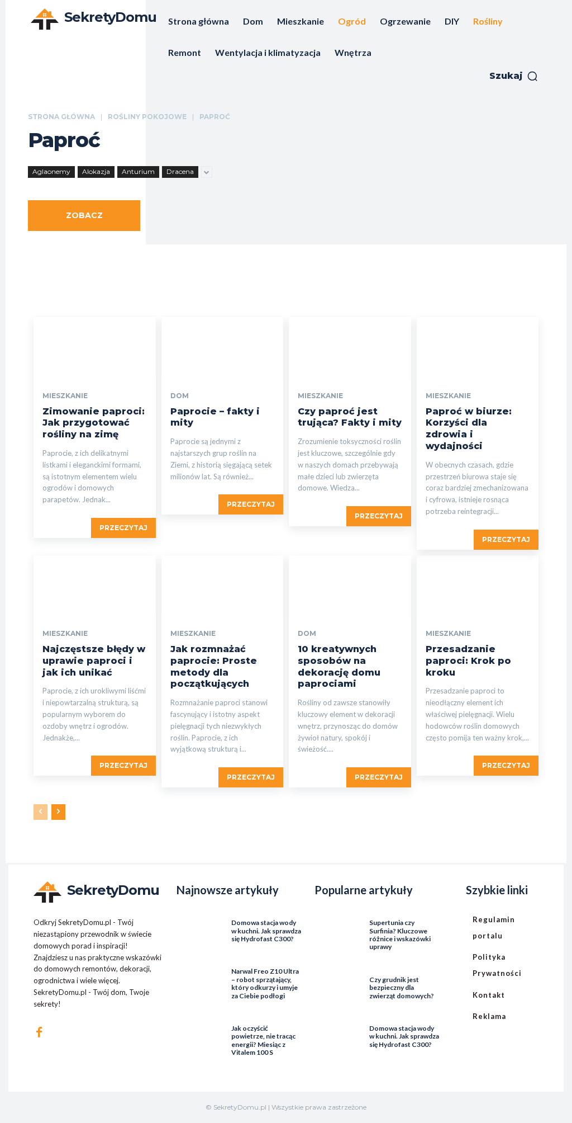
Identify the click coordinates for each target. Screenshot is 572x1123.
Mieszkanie (65, 396)
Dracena (180, 171)
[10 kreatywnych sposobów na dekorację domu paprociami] (350, 585)
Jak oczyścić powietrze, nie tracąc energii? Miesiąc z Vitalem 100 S (263, 1040)
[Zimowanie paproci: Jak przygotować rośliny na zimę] (95, 347)
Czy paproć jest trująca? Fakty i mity (350, 417)
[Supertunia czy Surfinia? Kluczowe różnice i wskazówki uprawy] (334, 925)
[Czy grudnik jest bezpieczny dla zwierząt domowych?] (334, 982)
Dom (179, 396)
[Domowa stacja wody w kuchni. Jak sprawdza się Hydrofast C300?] (196, 925)
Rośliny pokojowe (147, 116)
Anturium (138, 171)
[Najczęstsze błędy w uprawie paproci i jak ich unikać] (95, 585)
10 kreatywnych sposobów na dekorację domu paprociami (339, 666)
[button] (513, 76)
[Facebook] (39, 1032)
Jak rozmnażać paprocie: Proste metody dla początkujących (213, 666)
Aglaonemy (51, 171)
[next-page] (58, 812)
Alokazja (96, 171)
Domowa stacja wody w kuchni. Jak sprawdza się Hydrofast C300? (266, 930)
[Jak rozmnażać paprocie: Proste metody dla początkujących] (222, 585)
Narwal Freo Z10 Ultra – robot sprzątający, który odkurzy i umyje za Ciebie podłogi (265, 983)
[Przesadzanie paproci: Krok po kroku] (478, 585)
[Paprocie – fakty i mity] (222, 347)
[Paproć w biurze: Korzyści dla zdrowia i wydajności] (478, 347)
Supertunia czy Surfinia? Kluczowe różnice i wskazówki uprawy (400, 934)
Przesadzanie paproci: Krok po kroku (468, 661)
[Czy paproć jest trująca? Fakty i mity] (350, 347)
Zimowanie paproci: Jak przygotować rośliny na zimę (93, 423)
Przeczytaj (123, 527)
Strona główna (61, 116)
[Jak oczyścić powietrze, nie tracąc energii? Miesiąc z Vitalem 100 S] (196, 1031)
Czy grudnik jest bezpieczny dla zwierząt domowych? (401, 987)
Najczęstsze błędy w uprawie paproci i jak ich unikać (93, 661)
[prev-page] (40, 812)
